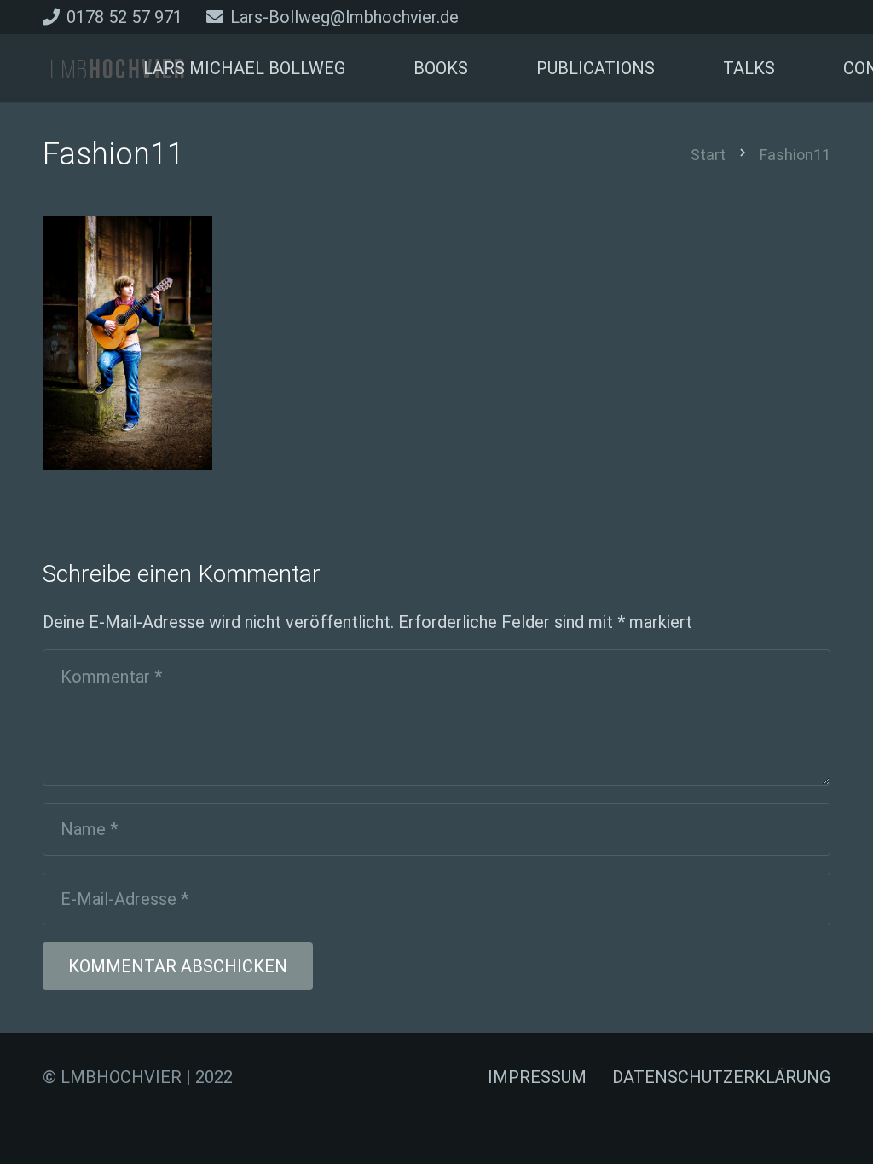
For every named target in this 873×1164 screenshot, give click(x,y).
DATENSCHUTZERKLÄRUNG (721, 1077)
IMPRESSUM (537, 1077)
